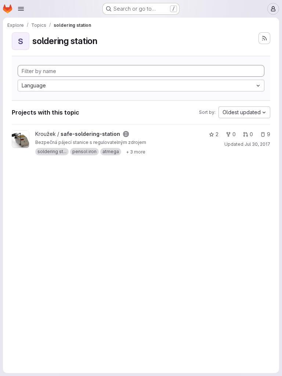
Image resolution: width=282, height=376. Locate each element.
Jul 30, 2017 (257, 144)
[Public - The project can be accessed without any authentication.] (126, 134)
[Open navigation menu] (21, 9)
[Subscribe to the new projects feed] (264, 38)
